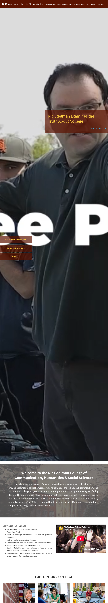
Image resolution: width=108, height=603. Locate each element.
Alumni (65, 4)
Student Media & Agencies (79, 4)
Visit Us (16, 256)
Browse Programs (16, 248)
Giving (93, 4)
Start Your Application (15, 239)
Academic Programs (53, 4)
